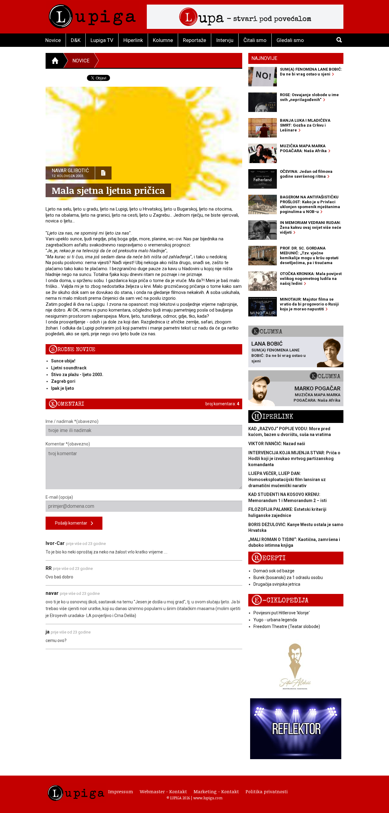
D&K (76, 40)
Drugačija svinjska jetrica (276, 584)
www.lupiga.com (207, 797)
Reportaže (194, 40)
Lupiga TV (102, 40)
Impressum (120, 791)
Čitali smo (255, 40)
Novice (53, 40)
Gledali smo (290, 40)
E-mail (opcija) (59, 497)
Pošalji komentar (73, 523)
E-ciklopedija (279, 600)
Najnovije (264, 58)
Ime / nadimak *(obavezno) (72, 421)
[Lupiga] (92, 15)
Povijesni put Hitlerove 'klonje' (281, 612)
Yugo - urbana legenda (275, 619)
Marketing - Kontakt (216, 791)
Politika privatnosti (267, 791)
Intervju (224, 40)
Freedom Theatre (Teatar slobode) (286, 626)
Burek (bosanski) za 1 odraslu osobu (288, 577)
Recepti (268, 558)
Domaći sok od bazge (273, 570)
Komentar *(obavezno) (68, 443)
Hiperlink (133, 40)
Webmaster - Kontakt (163, 791)
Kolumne (163, 40)
